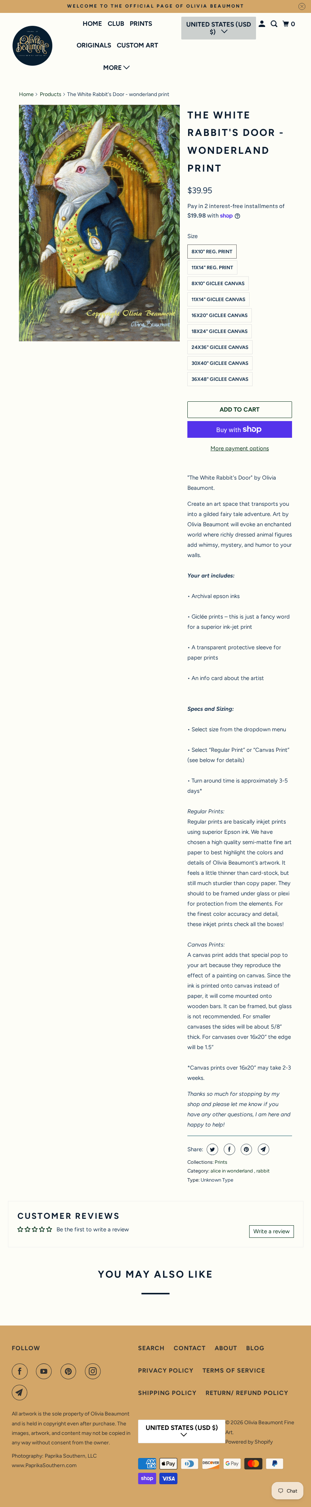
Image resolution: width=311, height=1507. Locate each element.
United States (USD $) (218, 28)
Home (92, 23)
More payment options (239, 448)
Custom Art (137, 45)
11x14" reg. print (212, 267)
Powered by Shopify (249, 1442)
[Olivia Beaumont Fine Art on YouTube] (45, 1371)
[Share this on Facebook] (228, 1149)
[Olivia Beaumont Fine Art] (32, 46)
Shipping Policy (167, 1393)
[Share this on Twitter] (211, 1149)
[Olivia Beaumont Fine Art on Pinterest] (69, 1371)
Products (50, 94)
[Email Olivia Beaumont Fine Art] (21, 1393)
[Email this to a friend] (262, 1149)
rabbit (263, 1171)
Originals (94, 45)
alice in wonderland (232, 1171)
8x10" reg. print (212, 251)
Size (192, 236)
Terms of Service (234, 1370)
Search (151, 1348)
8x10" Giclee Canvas (218, 283)
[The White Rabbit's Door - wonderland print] (99, 223)
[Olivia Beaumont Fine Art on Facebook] (21, 1371)
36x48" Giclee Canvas (220, 379)
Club (116, 23)
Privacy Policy (165, 1370)
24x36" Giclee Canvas (220, 347)
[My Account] (262, 24)
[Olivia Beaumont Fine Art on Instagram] (94, 1371)
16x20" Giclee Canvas (220, 315)
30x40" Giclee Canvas (220, 363)
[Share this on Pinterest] (245, 1149)
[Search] (274, 24)
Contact (190, 1348)
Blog (255, 1348)
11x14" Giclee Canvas (218, 299)
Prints (141, 23)
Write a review (271, 1231)
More (113, 67)
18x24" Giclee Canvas (220, 331)
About (226, 1348)
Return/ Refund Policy (247, 1393)
